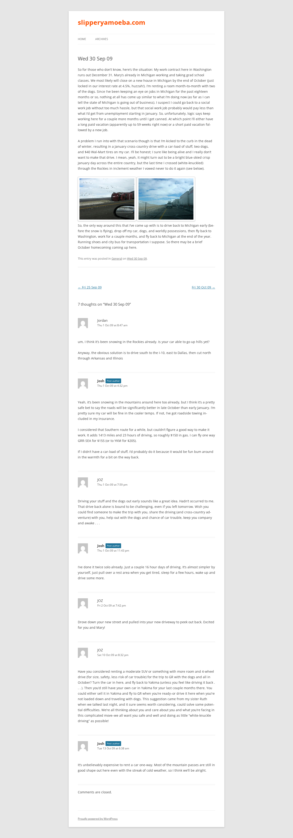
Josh (100, 380)
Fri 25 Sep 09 (90, 287)
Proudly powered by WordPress (98, 819)
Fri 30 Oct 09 (203, 287)
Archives (101, 39)
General (116, 258)
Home (82, 39)
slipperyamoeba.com (111, 22)
